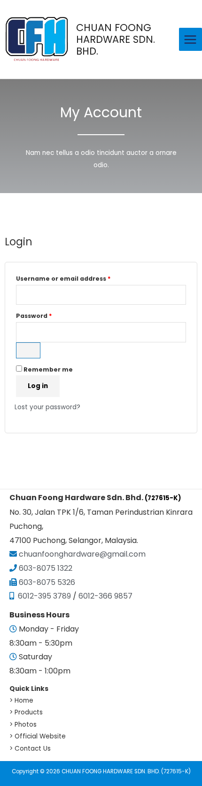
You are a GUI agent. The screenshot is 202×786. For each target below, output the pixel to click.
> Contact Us (30, 748)
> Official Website (37, 736)
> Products (26, 712)
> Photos (23, 724)
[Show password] (28, 350)
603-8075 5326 (47, 582)
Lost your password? (47, 407)
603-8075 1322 (45, 568)
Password (49, 315)
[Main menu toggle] (190, 39)
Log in (38, 385)
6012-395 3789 (43, 596)
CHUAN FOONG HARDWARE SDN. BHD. (115, 39)
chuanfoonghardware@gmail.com (81, 554)
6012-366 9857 (105, 596)
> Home (21, 700)
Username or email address (78, 278)
